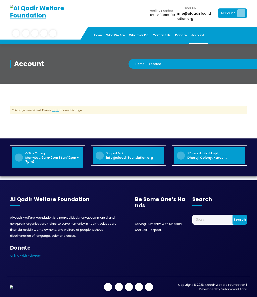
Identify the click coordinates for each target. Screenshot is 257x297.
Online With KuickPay (25, 255)
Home (97, 35)
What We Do (138, 35)
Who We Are (115, 35)
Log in (55, 110)
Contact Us (162, 35)
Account (228, 13)
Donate (181, 35)
